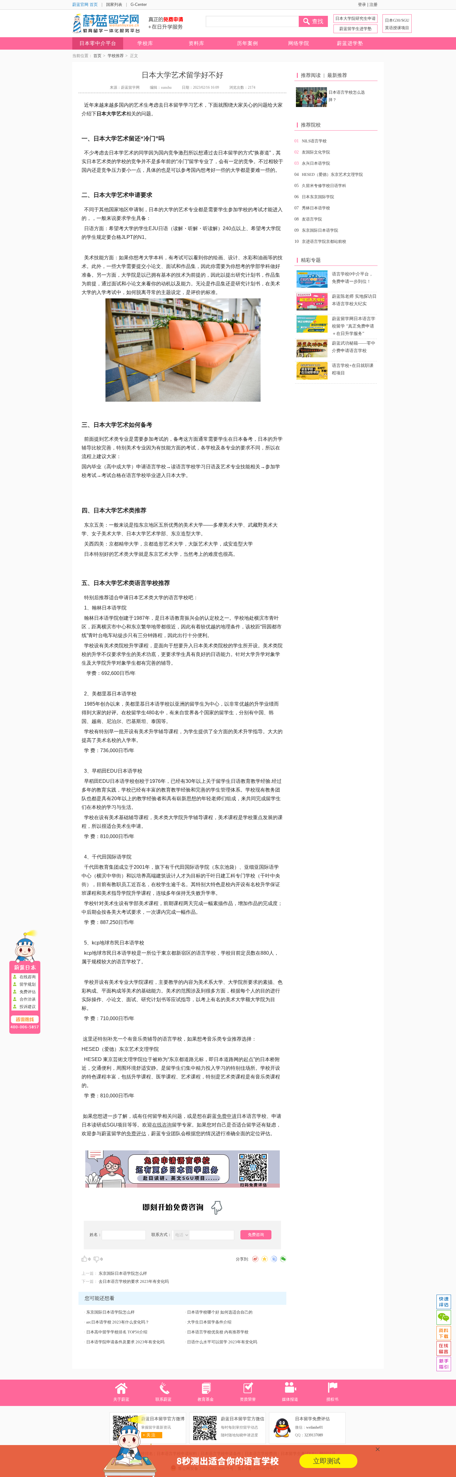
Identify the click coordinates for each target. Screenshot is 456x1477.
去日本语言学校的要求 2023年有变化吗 (134, 1281)
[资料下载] (443, 1333)
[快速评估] (443, 1302)
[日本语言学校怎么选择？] (311, 97)
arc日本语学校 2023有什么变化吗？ (117, 1322)
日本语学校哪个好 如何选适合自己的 (220, 1312)
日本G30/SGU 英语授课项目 (397, 24)
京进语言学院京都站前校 (324, 241)
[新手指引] (443, 1364)
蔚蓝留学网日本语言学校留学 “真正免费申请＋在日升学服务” (353, 326)
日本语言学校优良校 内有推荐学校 (217, 1332)
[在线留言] (443, 1348)
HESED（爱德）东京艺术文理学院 (332, 174)
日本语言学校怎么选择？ (347, 96)
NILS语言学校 (314, 141)
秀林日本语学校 (316, 208)
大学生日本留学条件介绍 (209, 1322)
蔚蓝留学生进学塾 (355, 28)
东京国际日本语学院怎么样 (123, 1273)
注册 (373, 4)
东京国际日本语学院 (320, 230)
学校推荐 (116, 55)
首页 (97, 55)
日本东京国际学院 (318, 196)
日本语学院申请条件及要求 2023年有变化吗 (125, 1342)
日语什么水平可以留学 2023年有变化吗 (222, 1342)
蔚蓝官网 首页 (85, 4)
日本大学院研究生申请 (355, 18)
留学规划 (28, 984)
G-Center (139, 4)
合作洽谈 (28, 999)
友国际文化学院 (316, 152)
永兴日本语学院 (316, 163)
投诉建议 (28, 1006)
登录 (362, 4)
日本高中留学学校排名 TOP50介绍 (116, 1332)
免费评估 (28, 991)
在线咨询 (28, 977)
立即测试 (326, 1461)
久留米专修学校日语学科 (324, 185)
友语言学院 (312, 219)
